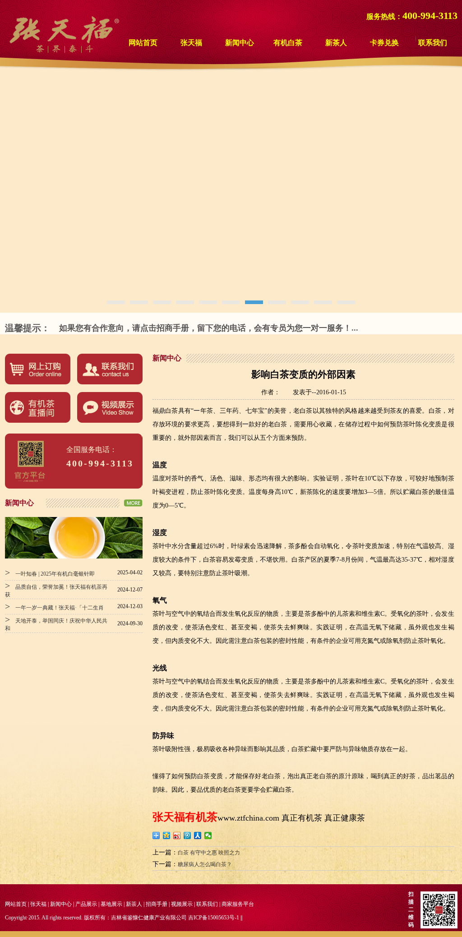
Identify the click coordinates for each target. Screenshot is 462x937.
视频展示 (182, 904)
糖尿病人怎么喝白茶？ (205, 864)
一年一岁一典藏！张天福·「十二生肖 (54, 608)
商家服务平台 (238, 904)
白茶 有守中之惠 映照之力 (209, 852)
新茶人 (336, 42)
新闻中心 (239, 42)
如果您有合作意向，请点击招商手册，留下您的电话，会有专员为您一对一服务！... (208, 327)
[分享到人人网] (198, 835)
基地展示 (111, 904)
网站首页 (143, 42)
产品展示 (86, 904)
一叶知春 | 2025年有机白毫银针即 (50, 574)
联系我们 (432, 42)
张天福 (191, 42)
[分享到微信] (208, 835)
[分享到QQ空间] (167, 835)
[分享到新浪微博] (177, 835)
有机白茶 (287, 42)
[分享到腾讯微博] (187, 835)
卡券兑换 (384, 42)
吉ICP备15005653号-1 (213, 917)
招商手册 (156, 904)
